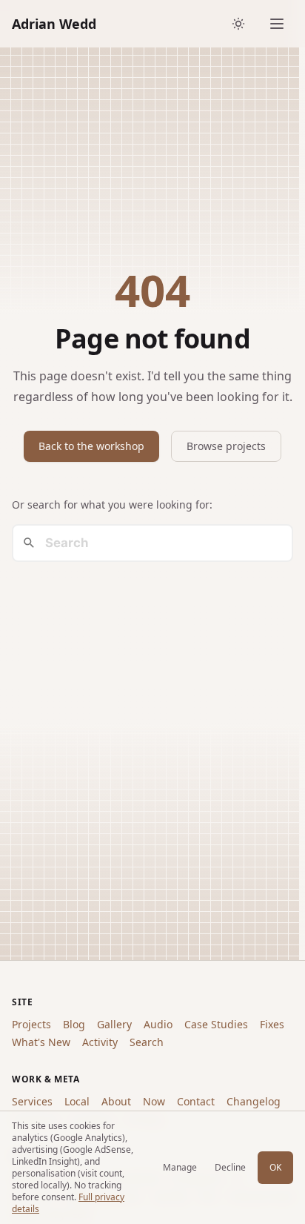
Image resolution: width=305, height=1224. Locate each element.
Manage (180, 1167)
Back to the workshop (91, 446)
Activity (100, 1042)
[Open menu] (277, 23)
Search (147, 1042)
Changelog (254, 1101)
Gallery (114, 1024)
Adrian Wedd (54, 24)
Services (32, 1101)
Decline (230, 1167)
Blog (74, 1024)
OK (275, 1167)
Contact (196, 1101)
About (116, 1101)
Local (77, 1101)
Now (154, 1101)
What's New (41, 1042)
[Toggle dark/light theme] (238, 23)
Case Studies (216, 1024)
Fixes (272, 1024)
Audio (158, 1024)
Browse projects (226, 446)
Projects (31, 1024)
